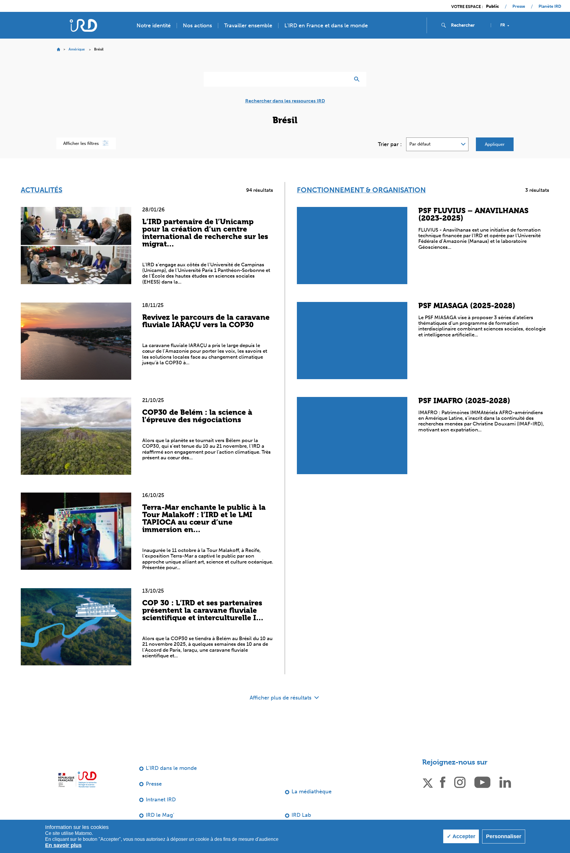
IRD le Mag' (160, 815)
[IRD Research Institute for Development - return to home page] (77, 779)
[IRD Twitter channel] (427, 782)
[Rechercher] (358, 79)
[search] (468, 25)
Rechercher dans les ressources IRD (285, 101)
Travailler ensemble (248, 25)
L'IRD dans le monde (171, 768)
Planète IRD (550, 6)
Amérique (77, 49)
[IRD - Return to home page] (83, 25)
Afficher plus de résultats (281, 697)
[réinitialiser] (343, 79)
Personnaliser (503, 836)
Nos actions (197, 25)
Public (492, 6)
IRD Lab (301, 815)
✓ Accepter (461, 836)
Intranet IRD (161, 799)
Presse (518, 6)
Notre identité (154, 25)
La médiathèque (312, 791)
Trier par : (390, 144)
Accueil (58, 49)
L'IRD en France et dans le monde (326, 25)
